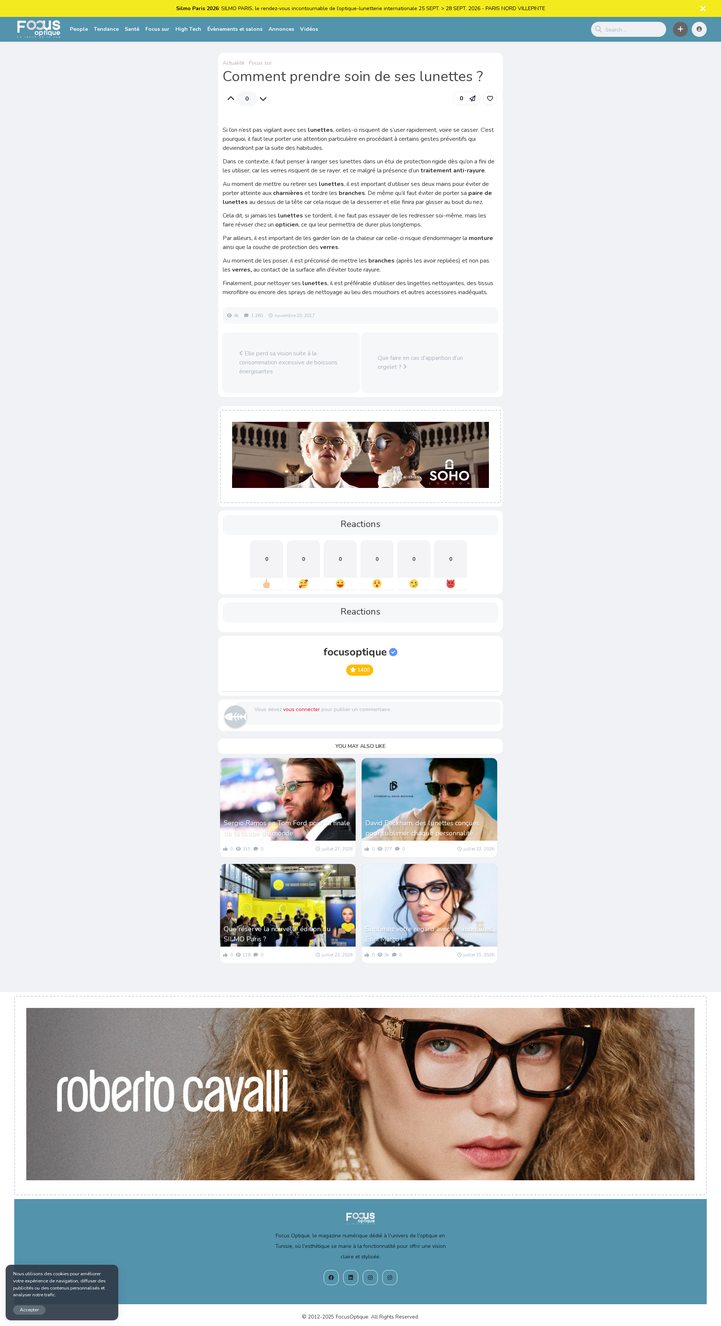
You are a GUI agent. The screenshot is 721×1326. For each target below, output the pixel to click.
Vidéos (309, 29)
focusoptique (355, 652)
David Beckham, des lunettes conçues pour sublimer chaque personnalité (422, 828)
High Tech (188, 29)
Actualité (233, 62)
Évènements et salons (234, 29)
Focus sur (157, 29)
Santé (132, 29)
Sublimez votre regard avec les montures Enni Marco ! (428, 934)
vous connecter (301, 709)
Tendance (106, 29)
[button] (680, 29)
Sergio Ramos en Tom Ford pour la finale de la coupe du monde (287, 828)
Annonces (281, 29)
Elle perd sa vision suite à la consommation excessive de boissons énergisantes (288, 362)
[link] (490, 98)
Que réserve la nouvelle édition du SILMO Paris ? (277, 934)
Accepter (29, 1309)
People (79, 29)
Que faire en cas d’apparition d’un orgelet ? (420, 362)
